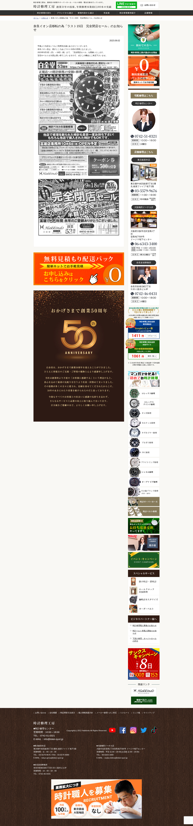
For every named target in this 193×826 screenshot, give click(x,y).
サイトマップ (149, 713)
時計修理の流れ (44, 12)
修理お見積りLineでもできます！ (126, 5)
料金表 (106, 12)
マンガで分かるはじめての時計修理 (144, 379)
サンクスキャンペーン (144, 664)
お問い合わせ (148, 5)
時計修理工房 (44, 723)
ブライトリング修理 (144, 462)
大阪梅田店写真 (144, 220)
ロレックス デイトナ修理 (144, 403)
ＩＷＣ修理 (144, 452)
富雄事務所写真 (144, 275)
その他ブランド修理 (144, 491)
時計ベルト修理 (144, 511)
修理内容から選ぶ (85, 12)
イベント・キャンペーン (143, 560)
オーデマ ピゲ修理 (144, 481)
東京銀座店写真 (144, 172)
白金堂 (144, 691)
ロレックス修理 (144, 393)
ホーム (36, 18)
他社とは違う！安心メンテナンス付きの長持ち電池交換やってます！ (144, 526)
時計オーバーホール (144, 501)
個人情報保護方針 (85, 713)
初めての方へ (144, 39)
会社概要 (53, 713)
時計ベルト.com (144, 700)
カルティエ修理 (144, 422)
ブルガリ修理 (144, 442)
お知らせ (44, 18)
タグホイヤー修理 (144, 432)
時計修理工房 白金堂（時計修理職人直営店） (44, 6)
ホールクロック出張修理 (143, 590)
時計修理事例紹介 (127, 12)
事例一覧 (151, 356)
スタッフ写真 (144, 120)
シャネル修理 (144, 472)
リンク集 (136, 713)
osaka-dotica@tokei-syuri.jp (116, 758)
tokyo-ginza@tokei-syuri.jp (52, 758)
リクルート (124, 713)
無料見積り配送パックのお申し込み (78, 268)
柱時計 (143, 581)
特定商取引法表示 (67, 713)
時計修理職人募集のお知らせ (145, 625)
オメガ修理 (144, 413)
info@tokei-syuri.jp (53, 739)
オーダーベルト (143, 608)
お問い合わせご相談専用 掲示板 (144, 543)
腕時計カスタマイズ (143, 599)
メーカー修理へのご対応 (106, 713)
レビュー (151, 336)
